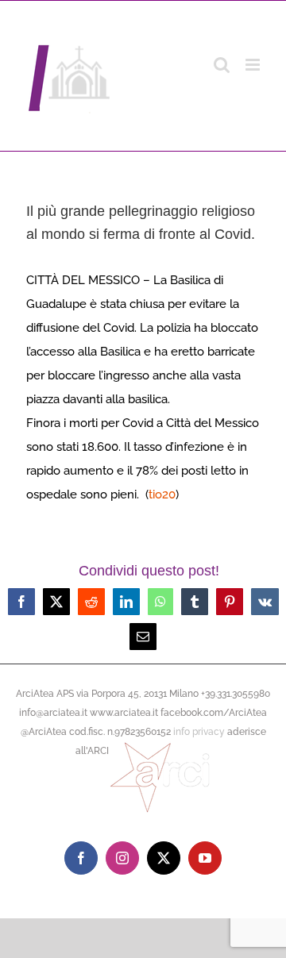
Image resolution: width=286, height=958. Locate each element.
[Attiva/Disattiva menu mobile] (253, 64)
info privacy (199, 731)
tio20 (162, 494)
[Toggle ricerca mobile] (222, 64)
